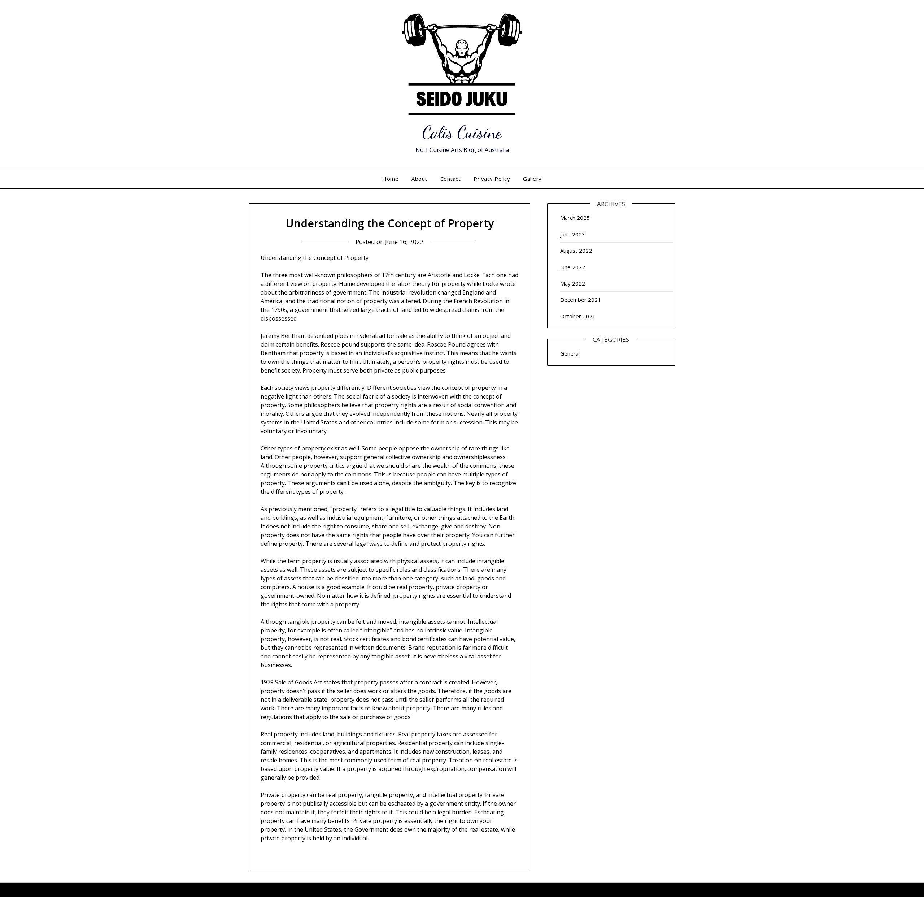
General (570, 353)
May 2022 (572, 283)
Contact (450, 178)
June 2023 (572, 234)
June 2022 (572, 267)
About (419, 178)
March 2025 (575, 217)
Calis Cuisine (462, 132)
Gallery (532, 178)
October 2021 (578, 316)
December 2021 (580, 299)
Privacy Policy (492, 178)
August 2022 (576, 250)
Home (390, 178)
